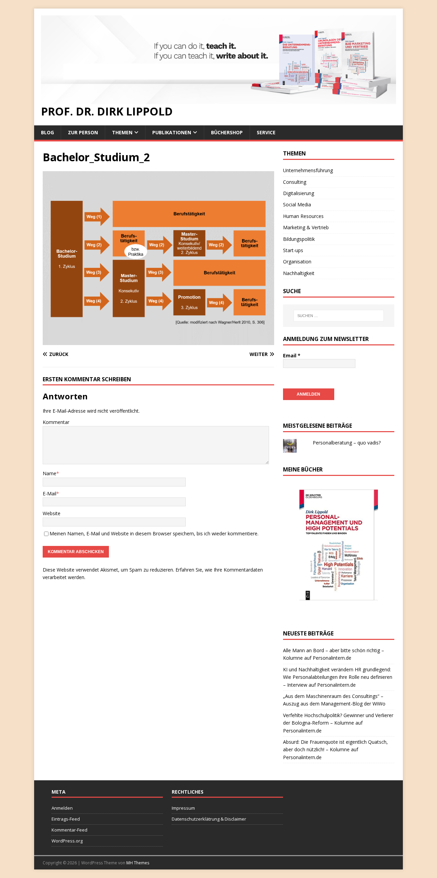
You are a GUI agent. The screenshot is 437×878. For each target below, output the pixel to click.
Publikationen (171, 132)
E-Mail (49, 493)
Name (49, 473)
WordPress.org (67, 841)
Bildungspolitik (299, 239)
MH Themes (137, 863)
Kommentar (56, 422)
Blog (47, 132)
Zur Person (83, 132)
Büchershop (227, 132)
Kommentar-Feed (69, 830)
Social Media (297, 204)
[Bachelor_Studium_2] (158, 341)
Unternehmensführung (308, 170)
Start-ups (293, 250)
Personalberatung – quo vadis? (347, 442)
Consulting (294, 182)
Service (266, 132)
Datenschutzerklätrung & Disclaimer (209, 819)
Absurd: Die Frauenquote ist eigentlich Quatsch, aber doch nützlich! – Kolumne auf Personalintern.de (335, 749)
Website (51, 513)
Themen (122, 132)
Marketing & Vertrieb (306, 227)
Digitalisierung (298, 193)
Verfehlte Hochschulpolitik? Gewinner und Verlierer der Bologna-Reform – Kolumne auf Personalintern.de (338, 723)
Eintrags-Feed (66, 819)
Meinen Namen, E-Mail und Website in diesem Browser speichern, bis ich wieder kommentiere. (154, 533)
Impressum (183, 808)
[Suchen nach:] (338, 315)
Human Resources (303, 216)
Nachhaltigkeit (298, 273)
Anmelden (62, 808)
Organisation (297, 261)
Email (291, 355)
